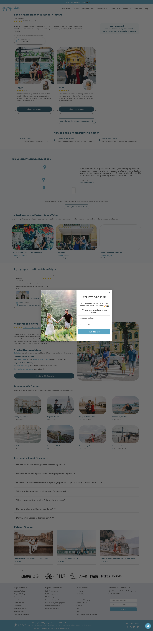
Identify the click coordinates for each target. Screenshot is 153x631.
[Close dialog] (109, 292)
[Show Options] (108, 318)
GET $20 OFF (94, 332)
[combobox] (93, 318)
